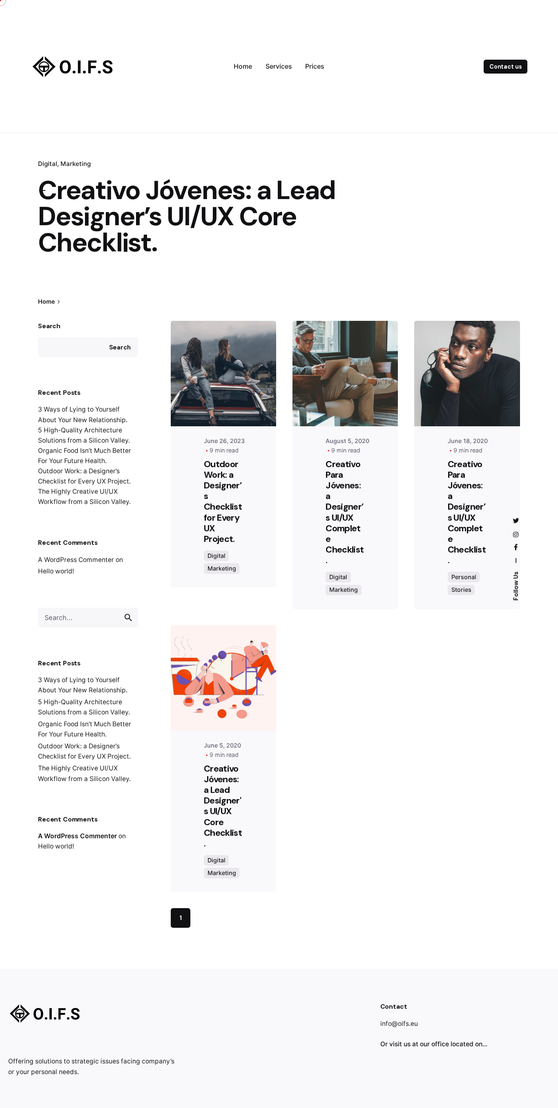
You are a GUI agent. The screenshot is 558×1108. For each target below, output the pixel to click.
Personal (463, 576)
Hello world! (56, 571)
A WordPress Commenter (76, 560)
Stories (461, 589)
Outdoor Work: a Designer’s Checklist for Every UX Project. (223, 501)
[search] (128, 617)
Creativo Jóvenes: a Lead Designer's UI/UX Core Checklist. (223, 806)
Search (49, 326)
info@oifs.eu (399, 1023)
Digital (216, 555)
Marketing (75, 164)
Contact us (505, 66)
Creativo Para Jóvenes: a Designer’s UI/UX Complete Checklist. (345, 512)
